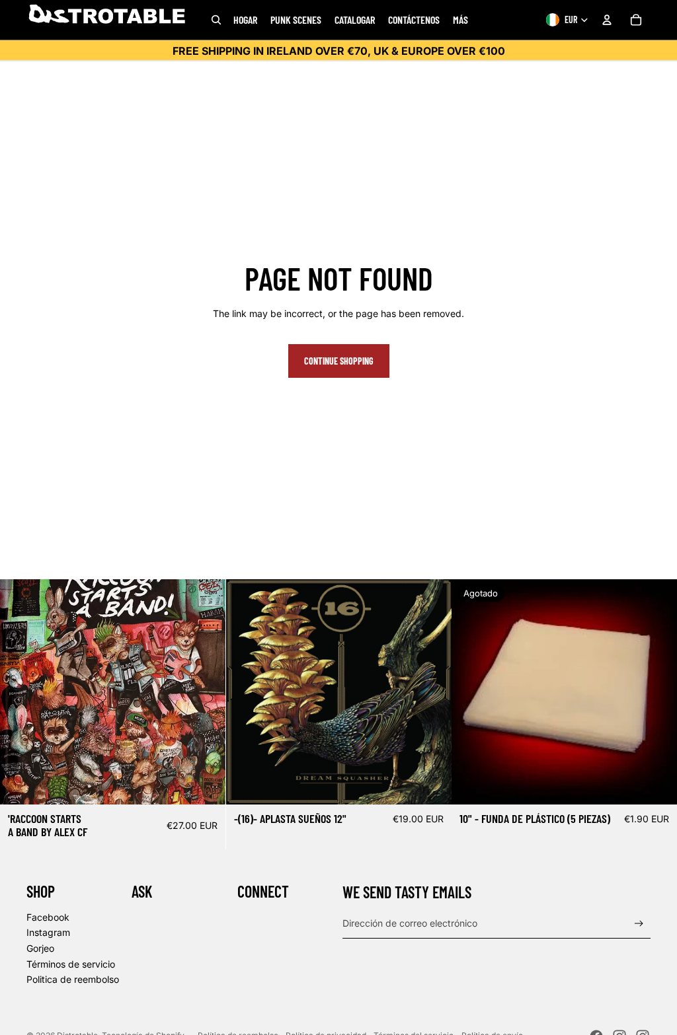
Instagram (48, 932)
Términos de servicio (70, 964)
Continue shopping (339, 361)
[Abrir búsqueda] (216, 19)
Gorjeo (40, 948)
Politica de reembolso (72, 979)
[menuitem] (460, 19)
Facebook (47, 917)
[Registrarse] (639, 923)
